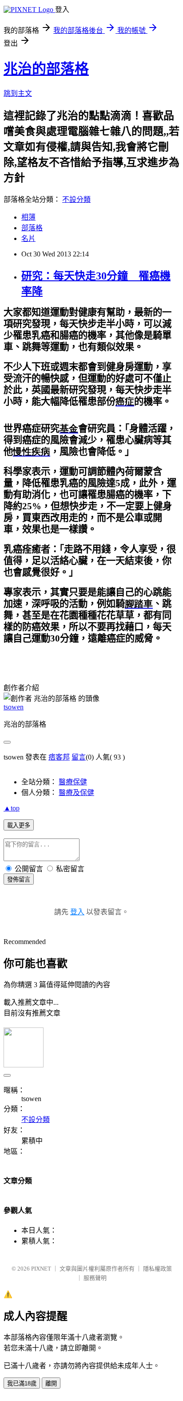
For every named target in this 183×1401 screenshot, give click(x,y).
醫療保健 (73, 782)
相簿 (28, 217)
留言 (79, 757)
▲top (12, 808)
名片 (28, 238)
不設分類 (76, 199)
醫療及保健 (76, 792)
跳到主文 (18, 93)
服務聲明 (95, 1278)
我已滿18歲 (21, 1383)
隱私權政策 (157, 1268)
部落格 (32, 228)
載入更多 (18, 825)
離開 (51, 1383)
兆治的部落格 (46, 69)
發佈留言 (18, 879)
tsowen (14, 707)
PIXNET (41, 1268)
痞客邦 (59, 757)
